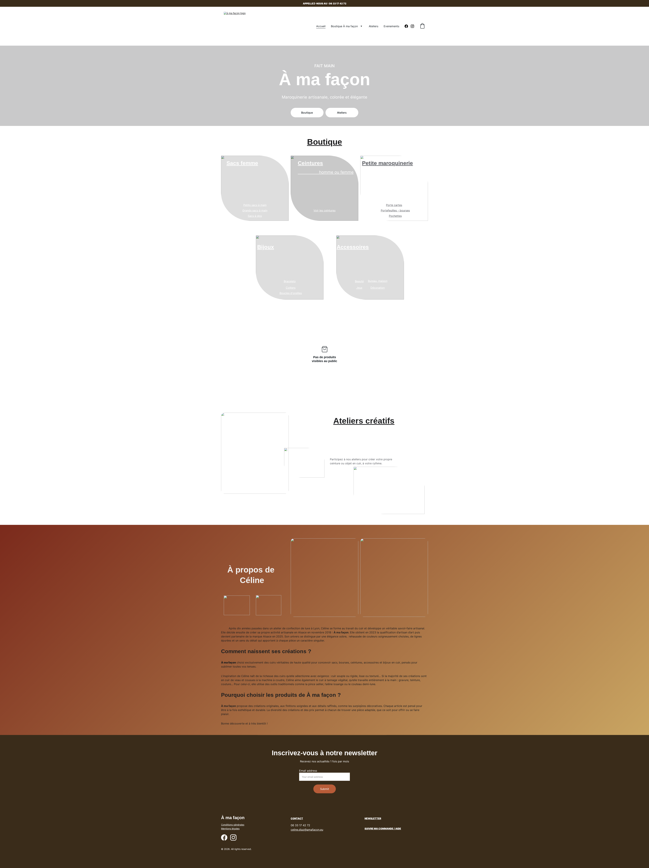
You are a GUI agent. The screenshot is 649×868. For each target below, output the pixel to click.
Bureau (372, 281)
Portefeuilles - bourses (395, 210)
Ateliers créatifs (363, 420)
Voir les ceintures (324, 210)
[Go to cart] (422, 26)
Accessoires (353, 247)
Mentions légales (230, 828)
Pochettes (395, 216)
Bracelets (290, 281)
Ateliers (373, 26)
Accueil (321, 26)
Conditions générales (232, 824)
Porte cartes (394, 205)
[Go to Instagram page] (412, 26)
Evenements (391, 26)
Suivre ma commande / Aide (383, 828)
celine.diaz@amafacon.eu (307, 829)
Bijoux (265, 247)
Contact (297, 818)
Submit (324, 789)
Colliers (290, 287)
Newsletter (373, 818)
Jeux (359, 287)
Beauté (359, 281)
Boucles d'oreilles (291, 293)
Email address (308, 770)
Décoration (377, 287)
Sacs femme (242, 163)
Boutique (307, 112)
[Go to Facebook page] (408, 26)
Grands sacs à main (254, 210)
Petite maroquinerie (387, 163)
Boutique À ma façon (344, 26)
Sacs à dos (255, 216)
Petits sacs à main (255, 205)
